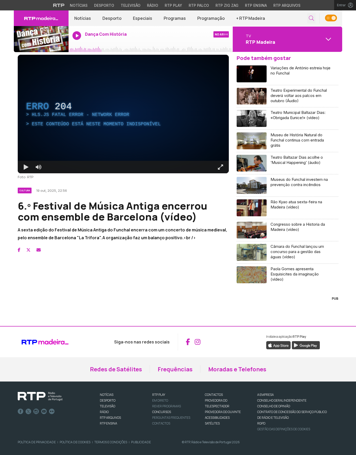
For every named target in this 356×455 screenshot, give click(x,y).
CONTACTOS (214, 394)
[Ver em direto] (41, 39)
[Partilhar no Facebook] (19, 250)
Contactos (161, 423)
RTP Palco (199, 5)
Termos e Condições (110, 442)
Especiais (142, 18)
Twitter (28, 411)
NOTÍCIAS (106, 394)
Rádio (152, 5)
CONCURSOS (161, 412)
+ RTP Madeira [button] (250, 18)
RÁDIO (104, 412)
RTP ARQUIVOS (110, 417)
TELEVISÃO (107, 406)
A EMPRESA (265, 394)
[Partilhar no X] (28, 250)
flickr (52, 411)
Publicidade (141, 442)
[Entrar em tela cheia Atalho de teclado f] (220, 167)
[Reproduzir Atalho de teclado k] (26, 167)
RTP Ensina (256, 5)
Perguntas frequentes (171, 417)
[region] (123, 114)
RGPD (261, 423)
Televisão (130, 5)
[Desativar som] (38, 167)
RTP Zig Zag (227, 5)
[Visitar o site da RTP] (59, 5)
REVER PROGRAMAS (166, 406)
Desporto (104, 5)
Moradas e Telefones (237, 369)
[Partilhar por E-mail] (38, 250)
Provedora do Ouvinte (223, 412)
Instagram (36, 411)
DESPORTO (107, 400)
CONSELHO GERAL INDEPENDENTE (281, 400)
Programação (211, 18)
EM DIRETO (160, 400)
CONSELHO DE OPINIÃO (273, 406)
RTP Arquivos (286, 5)
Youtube (44, 411)
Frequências (175, 369)
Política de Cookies (75, 442)
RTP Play (173, 5)
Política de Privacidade (37, 442)
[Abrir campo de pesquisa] (311, 18)
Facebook (20, 411)
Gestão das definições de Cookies (283, 429)
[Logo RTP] (40, 396)
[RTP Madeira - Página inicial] (41, 18)
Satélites (212, 423)
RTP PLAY (158, 394)
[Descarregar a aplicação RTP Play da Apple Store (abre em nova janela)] (278, 345)
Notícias (79, 5)
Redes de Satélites (116, 369)
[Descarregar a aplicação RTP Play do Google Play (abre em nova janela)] (306, 345)
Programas (175, 18)
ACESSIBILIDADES (217, 417)
